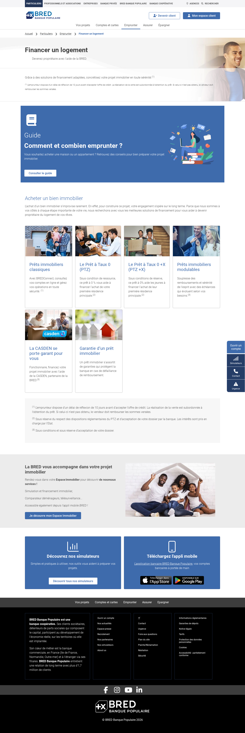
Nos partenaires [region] (105, 639)
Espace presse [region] (104, 629)
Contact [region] (142, 623)
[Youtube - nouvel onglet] (128, 690)
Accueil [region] (29, 33)
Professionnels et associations (62, 3)
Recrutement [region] (103, 634)
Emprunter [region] (66, 33)
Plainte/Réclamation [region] (148, 645)
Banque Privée (108, 3)
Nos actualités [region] (104, 623)
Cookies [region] (183, 647)
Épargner (164, 25)
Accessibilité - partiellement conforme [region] (192, 654)
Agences (194, 3)
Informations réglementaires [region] (192, 618)
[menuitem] (34, 3)
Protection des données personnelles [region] (190, 640)
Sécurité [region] (142, 656)
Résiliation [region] (143, 650)
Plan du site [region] (144, 639)
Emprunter (130, 25)
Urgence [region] (142, 629)
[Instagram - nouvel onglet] (117, 690)
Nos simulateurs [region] (105, 645)
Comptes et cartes (107, 25)
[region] (48, 267)
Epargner (163, 602)
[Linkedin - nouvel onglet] (139, 690)
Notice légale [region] (185, 629)
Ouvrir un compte (236, 347)
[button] (156, 580)
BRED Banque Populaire (133, 3)
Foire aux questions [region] (147, 634)
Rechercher (212, 3)
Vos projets (83, 25)
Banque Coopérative (161, 3)
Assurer (148, 25)
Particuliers (33, 3)
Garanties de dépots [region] (188, 623)
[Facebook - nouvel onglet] (105, 690)
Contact (236, 376)
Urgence (236, 388)
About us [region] (101, 650)
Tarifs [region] (181, 634)
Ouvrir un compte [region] (105, 618)
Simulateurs (236, 363)
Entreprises (91, 3)
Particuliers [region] (46, 33)
